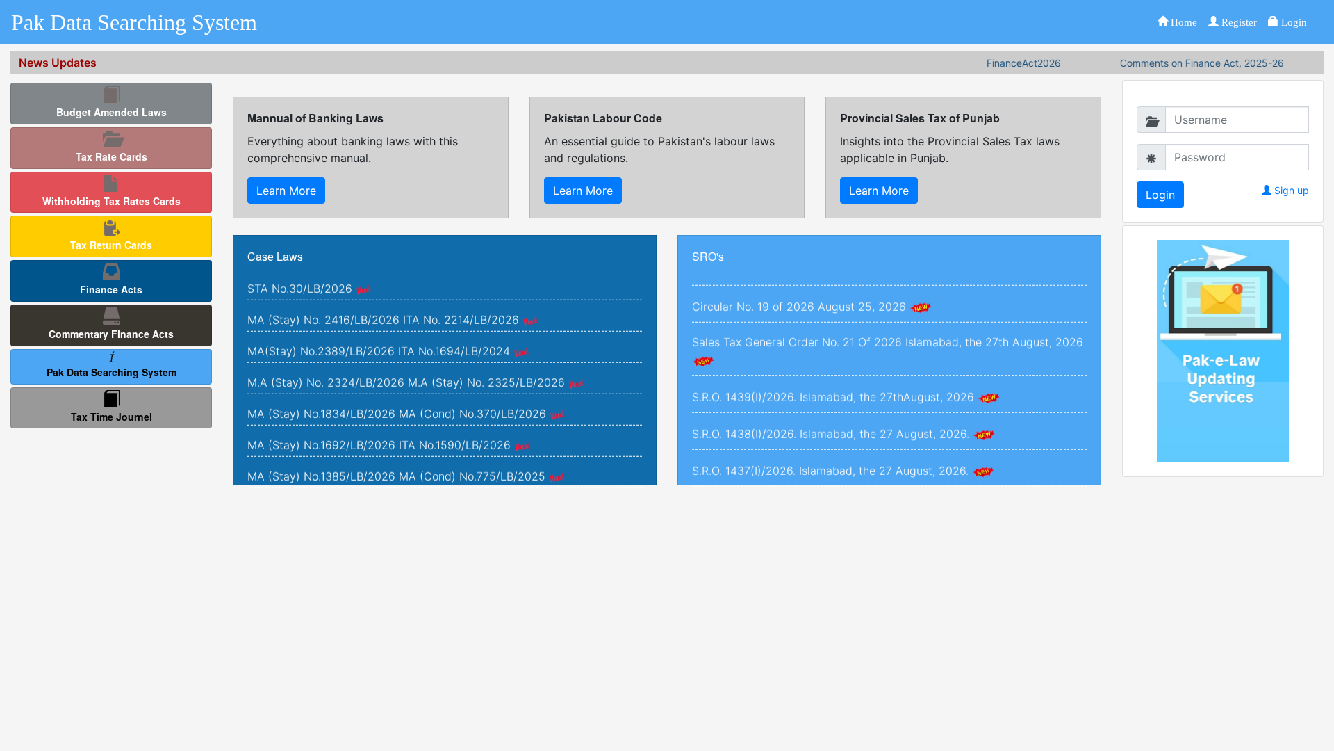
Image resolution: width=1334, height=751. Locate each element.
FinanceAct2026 (1004, 63)
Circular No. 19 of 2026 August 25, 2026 (799, 291)
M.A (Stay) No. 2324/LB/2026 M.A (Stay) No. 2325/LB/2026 (406, 366)
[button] (1177, 22)
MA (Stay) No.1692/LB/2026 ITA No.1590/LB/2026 (379, 429)
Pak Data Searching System (134, 22)
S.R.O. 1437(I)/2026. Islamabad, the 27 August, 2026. (830, 455)
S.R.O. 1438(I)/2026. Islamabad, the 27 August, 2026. (830, 418)
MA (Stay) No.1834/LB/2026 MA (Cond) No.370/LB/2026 (396, 398)
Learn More (286, 190)
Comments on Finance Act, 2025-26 (1183, 63)
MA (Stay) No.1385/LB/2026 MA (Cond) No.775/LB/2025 (396, 460)
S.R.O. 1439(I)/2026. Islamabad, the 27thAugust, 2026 (833, 381)
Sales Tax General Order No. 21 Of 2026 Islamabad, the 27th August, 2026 (887, 326)
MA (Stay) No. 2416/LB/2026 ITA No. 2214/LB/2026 (383, 304)
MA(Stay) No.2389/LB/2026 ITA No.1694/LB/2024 (378, 335)
